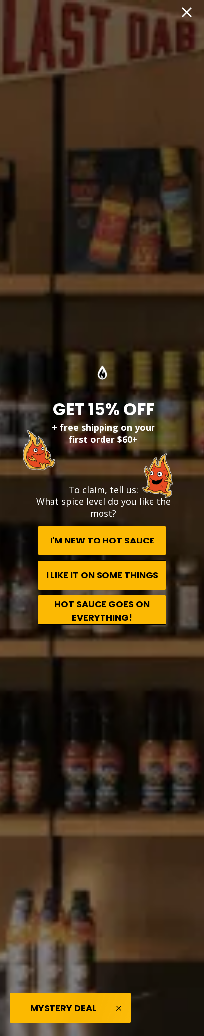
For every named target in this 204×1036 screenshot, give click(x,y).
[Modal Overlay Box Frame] (102, 518)
